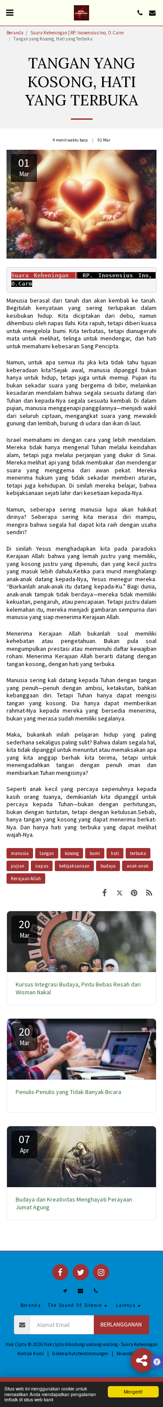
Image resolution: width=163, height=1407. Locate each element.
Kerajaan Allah (26, 878)
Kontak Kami (30, 1353)
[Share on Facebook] (104, 893)
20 (24, 928)
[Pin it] (134, 893)
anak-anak (137, 866)
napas (41, 866)
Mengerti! (133, 1391)
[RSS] (149, 893)
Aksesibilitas (129, 1353)
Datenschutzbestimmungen (80, 1353)
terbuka (138, 853)
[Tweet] (119, 893)
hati (115, 853)
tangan (47, 853)
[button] (9, 12)
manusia (20, 853)
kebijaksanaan (74, 866)
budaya (108, 866)
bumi (95, 853)
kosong (72, 853)
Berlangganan (121, 1324)
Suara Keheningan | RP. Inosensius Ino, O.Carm (77, 33)
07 (24, 1143)
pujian (17, 866)
